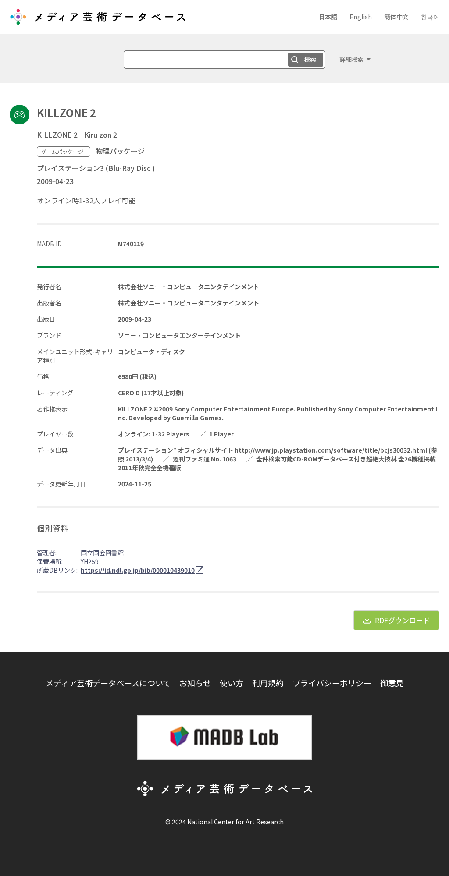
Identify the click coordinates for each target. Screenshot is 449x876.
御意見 (392, 682)
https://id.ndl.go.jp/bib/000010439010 (138, 570)
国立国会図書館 (102, 552)
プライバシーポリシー (331, 682)
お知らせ (195, 682)
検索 (310, 59)
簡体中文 (396, 16)
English (360, 16)
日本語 (328, 16)
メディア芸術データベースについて (108, 682)
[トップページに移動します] (97, 20)
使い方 (231, 682)
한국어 (430, 16)
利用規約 (268, 682)
